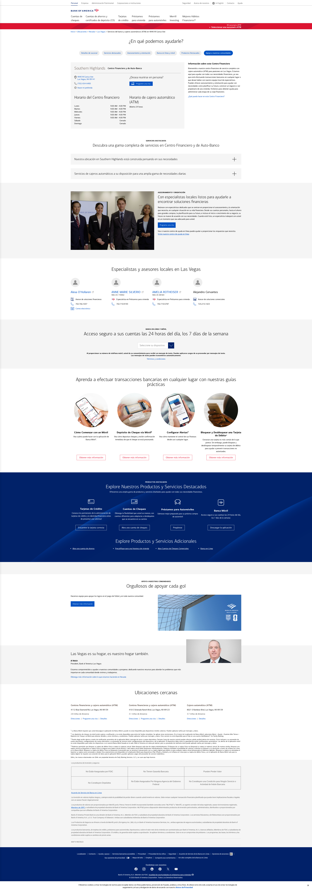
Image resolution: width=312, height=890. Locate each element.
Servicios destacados (112, 53)
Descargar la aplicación (221, 527)
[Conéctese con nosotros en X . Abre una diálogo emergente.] (168, 869)
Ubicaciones (82, 31)
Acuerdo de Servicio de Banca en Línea (86, 793)
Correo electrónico (83, 308)
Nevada (92, 31)
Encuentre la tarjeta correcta (91, 527)
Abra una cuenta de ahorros (83, 548)
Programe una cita (139, 84)
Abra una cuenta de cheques (134, 527)
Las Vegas (101, 31)
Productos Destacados (190, 53)
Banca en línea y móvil (166, 53)
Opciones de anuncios (220, 854)
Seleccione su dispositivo (152, 345)
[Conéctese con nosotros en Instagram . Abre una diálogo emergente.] (143, 869)
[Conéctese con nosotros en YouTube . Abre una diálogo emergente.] (176, 869)
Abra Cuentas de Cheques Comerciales (173, 548)
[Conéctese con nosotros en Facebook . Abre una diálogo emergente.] (136, 869)
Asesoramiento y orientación (138, 53)
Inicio (73, 31)
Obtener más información (91, 457)
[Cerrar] (308, 885)
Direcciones (75, 718)
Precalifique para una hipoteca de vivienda (132, 548)
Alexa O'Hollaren (81, 292)
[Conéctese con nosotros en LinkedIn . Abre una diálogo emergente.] (152, 869)
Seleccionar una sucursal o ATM (226, 27)
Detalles (103, 718)
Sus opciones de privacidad (115, 858)
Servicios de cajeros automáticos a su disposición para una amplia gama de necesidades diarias (156, 173)
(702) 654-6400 (84, 83)
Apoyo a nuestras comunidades (218, 53)
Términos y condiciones (156, 359)
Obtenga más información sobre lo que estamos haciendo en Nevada (98, 677)
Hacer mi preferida (84, 88)
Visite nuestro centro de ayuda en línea (173, 234)
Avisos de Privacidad (184, 887)
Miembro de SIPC (78, 807)
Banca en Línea (206, 548)
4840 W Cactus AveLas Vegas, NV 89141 (86, 78)
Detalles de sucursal (89, 53)
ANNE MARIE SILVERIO (126, 292)
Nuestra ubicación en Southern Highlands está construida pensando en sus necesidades (156, 159)
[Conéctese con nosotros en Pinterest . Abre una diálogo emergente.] (160, 869)
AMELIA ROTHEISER (165, 292)
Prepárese (177, 527)
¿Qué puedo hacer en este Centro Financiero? (206, 96)
